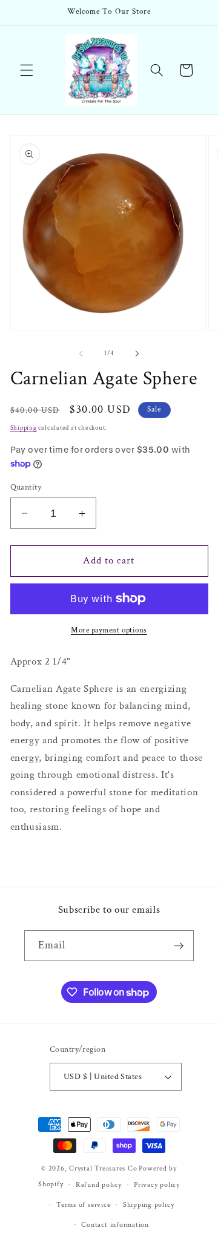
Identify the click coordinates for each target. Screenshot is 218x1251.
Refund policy (99, 1184)
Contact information (115, 1224)
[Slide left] (81, 353)
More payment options (109, 630)
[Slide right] (137, 353)
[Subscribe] (178, 946)
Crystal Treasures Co (103, 1168)
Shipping (23, 428)
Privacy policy (157, 1184)
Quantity (26, 487)
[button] (26, 70)
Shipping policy (148, 1204)
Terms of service (83, 1204)
